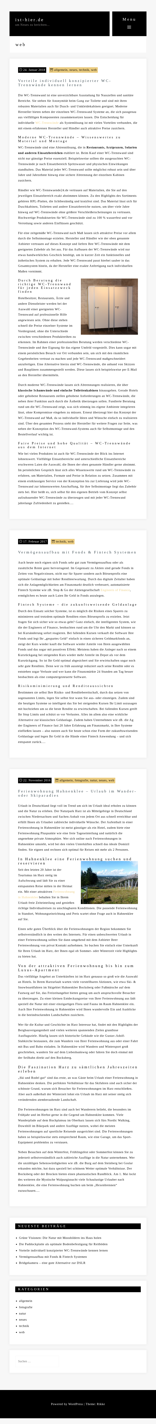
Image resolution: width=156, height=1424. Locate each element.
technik (84, 69)
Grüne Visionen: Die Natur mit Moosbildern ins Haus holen (60, 1237)
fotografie (81, 780)
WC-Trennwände (47, 122)
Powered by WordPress (67, 1404)
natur (93, 780)
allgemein (61, 69)
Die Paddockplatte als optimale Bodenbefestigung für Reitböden (63, 1244)
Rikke (101, 1404)
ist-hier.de (29, 19)
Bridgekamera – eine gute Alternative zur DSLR (52, 1262)
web (94, 69)
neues (73, 69)
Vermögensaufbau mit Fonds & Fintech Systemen (77, 552)
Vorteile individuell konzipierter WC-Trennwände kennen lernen (64, 83)
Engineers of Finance (115, 590)
